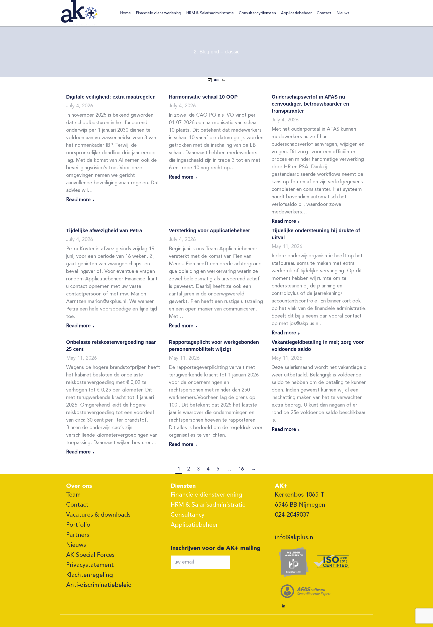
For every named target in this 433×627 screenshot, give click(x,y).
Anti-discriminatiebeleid (99, 585)
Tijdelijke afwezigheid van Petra (104, 230)
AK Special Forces (90, 555)
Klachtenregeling (89, 575)
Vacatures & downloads (98, 515)
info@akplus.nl (295, 538)
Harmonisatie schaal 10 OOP (203, 97)
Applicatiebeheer (194, 525)
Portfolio (78, 525)
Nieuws (76, 545)
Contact (77, 505)
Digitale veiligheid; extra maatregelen (111, 97)
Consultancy (187, 515)
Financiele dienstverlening (206, 495)
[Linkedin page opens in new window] (284, 606)
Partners (77, 535)
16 (241, 469)
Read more (78, 199)
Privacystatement (90, 565)
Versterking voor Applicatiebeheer (209, 230)
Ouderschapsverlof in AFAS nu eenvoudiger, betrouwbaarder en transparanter (310, 104)
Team (73, 495)
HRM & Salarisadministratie (208, 505)
